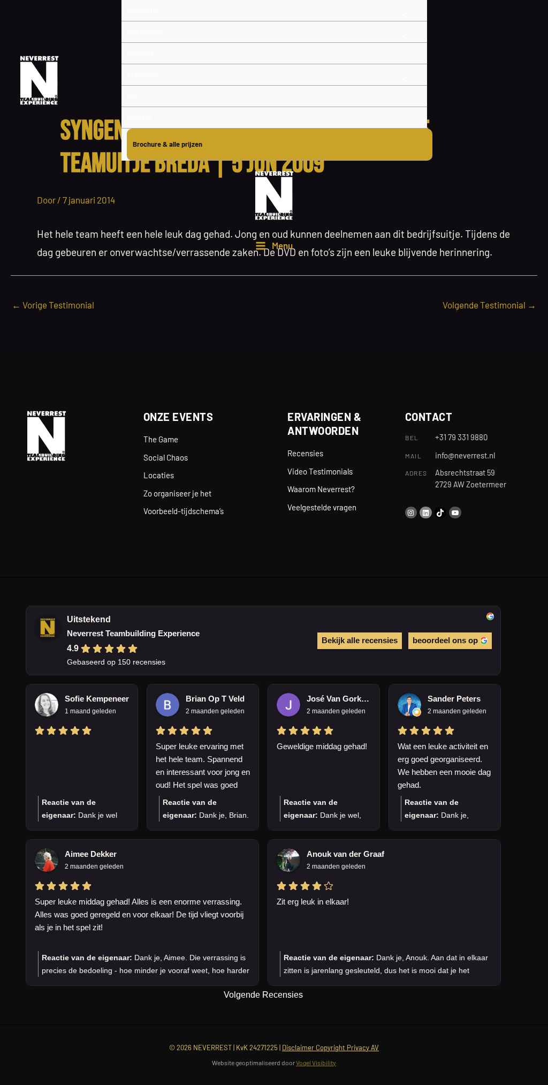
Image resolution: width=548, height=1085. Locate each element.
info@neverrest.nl (465, 455)
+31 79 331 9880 (461, 437)
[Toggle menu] (403, 35)
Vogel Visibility (316, 1062)
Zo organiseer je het (177, 493)
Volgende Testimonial (489, 304)
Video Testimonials (320, 471)
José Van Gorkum (339, 698)
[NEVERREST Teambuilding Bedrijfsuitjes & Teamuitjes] (39, 80)
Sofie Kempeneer (97, 698)
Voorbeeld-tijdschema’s (183, 511)
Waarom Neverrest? (321, 489)
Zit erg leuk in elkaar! (313, 901)
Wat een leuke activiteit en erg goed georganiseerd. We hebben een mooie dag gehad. (444, 765)
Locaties (158, 475)
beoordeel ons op (445, 640)
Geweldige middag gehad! (322, 746)
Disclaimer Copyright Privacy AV (330, 1047)
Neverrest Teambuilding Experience (133, 633)
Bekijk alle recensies (360, 640)
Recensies (305, 453)
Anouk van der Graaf (345, 853)
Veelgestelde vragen (321, 507)
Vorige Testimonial (53, 304)
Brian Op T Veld (215, 698)
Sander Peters (454, 698)
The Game (160, 439)
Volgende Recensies (263, 994)
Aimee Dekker (91, 853)
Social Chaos (165, 457)
